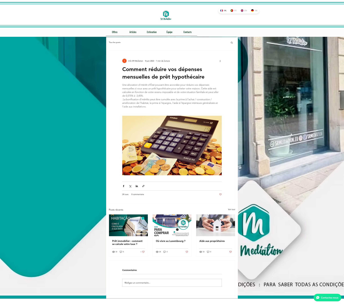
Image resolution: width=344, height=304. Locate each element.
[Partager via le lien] (143, 186)
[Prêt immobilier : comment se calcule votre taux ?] (128, 225)
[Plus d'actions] (220, 60)
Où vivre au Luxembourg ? (170, 241)
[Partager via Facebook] (123, 186)
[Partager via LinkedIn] (136, 186)
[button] (231, 42)
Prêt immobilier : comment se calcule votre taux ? (127, 242)
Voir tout (231, 209)
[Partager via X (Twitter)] (130, 186)
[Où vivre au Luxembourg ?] (172, 225)
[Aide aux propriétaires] (215, 225)
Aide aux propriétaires (212, 241)
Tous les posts (115, 42)
